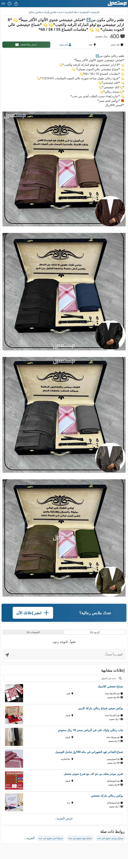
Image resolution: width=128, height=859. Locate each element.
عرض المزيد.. (64, 818)
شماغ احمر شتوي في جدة (51, 838)
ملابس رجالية (35, 12)
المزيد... (29, 838)
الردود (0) (95, 632)
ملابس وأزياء (50, 12)
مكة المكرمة (71, 12)
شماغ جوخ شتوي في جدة (80, 838)
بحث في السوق (108, 678)
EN (3, 3)
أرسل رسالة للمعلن (28, 44)
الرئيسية (95, 12)
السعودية (84, 12)
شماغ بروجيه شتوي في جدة (110, 838)
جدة (61, 12)
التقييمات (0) (33, 632)
